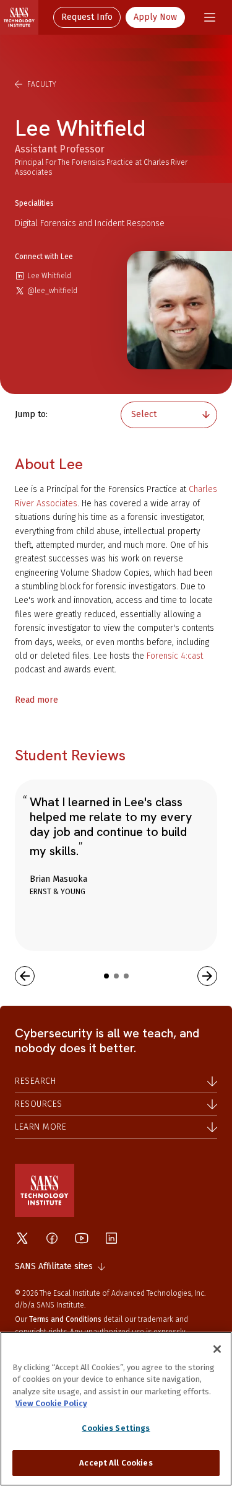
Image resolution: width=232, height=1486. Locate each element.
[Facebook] (52, 1238)
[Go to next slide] (207, 976)
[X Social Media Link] (22, 1238)
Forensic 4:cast (175, 656)
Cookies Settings (116, 1428)
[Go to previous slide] (25, 976)
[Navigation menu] (209, 17)
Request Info (87, 17)
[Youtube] (81, 1238)
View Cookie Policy (51, 1403)
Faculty (42, 84)
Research (35, 1081)
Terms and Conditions (65, 1319)
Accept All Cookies (115, 1462)
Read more (36, 700)
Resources (38, 1104)
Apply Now (155, 17)
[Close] (217, 1349)
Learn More (40, 1127)
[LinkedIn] (111, 1238)
